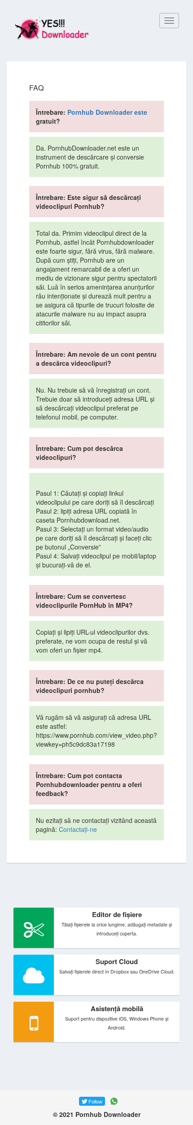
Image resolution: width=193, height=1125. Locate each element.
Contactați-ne (78, 829)
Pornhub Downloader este (107, 112)
